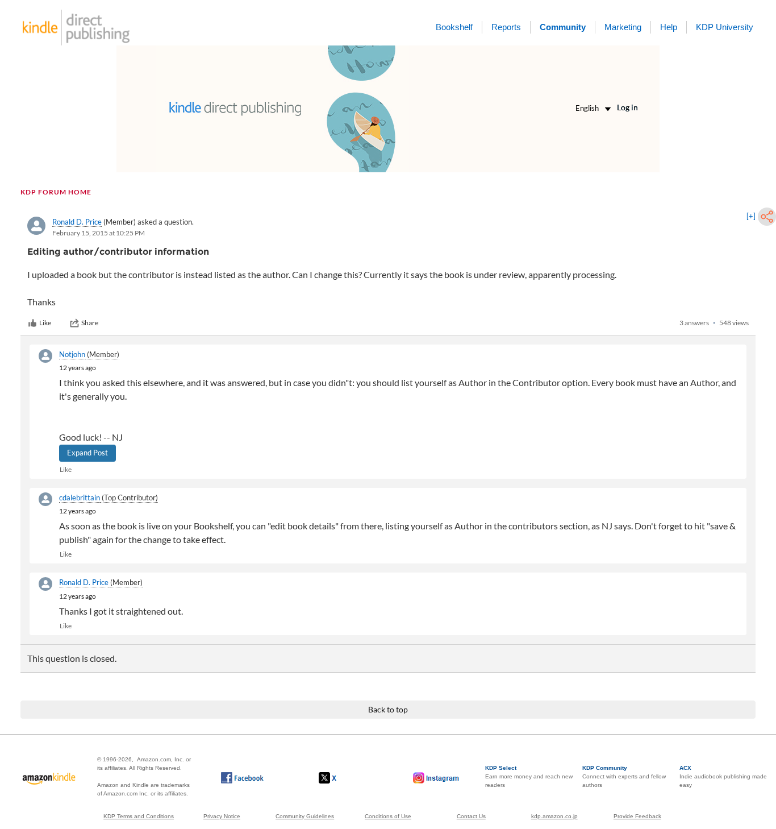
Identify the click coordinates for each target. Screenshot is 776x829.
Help (668, 27)
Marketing (622, 27)
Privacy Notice (221, 816)
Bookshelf (454, 27)
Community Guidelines (305, 816)
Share (89, 322)
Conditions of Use (388, 816)
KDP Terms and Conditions (138, 816)
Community (563, 27)
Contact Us (471, 816)
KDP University (724, 27)
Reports (506, 27)
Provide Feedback (637, 816)
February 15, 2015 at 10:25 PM (98, 233)
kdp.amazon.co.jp (554, 816)
